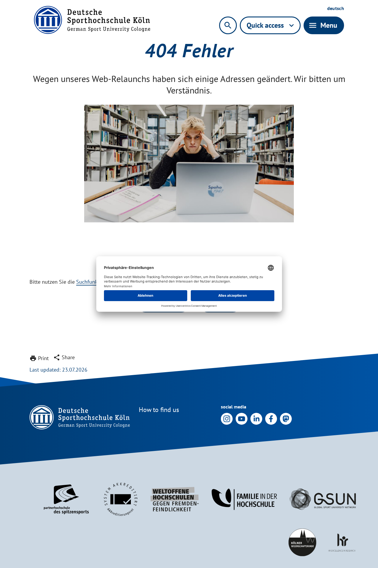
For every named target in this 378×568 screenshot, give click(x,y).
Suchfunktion (91, 281)
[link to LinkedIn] (256, 418)
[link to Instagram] (227, 418)
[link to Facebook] (271, 418)
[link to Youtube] (241, 418)
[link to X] (286, 418)
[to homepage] (92, 20)
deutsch (335, 8)
